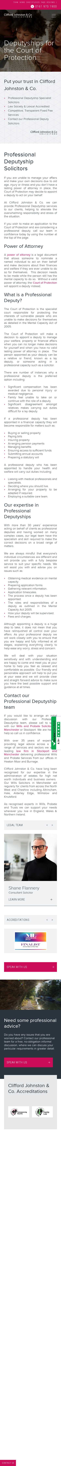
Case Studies (33, 2)
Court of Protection (45, 282)
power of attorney (18, 255)
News (22, 2)
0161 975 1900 (46, 6)
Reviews (51, 2)
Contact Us (8, 1463)
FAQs (43, 2)
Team (15, 2)
